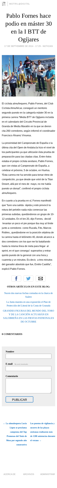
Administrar (47, 474)
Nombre (10, 351)
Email (40, 278)
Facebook (16, 278)
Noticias (48, 46)
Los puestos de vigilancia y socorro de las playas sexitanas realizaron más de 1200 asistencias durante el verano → (42, 432)
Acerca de (9, 474)
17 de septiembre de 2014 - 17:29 (22, 46)
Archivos (28, 474)
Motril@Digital (19, 4)
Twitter (28, 278)
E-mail (17, 364)
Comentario (12, 376)
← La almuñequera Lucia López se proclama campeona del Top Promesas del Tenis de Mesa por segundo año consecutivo (15, 434)
